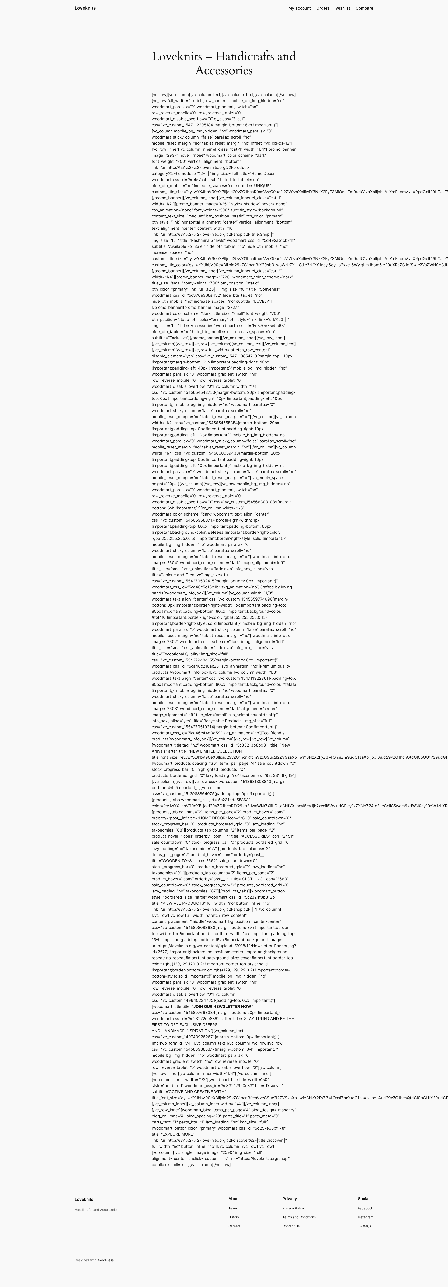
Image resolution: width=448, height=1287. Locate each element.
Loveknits (85, 8)
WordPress (105, 1260)
